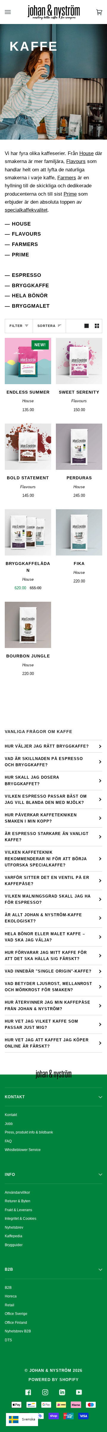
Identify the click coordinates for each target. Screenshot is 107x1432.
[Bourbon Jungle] (28, 625)
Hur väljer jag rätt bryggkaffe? (47, 746)
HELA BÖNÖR (30, 295)
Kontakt (11, 1115)
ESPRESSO (26, 275)
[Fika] (79, 532)
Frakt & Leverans (18, 1210)
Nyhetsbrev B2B (18, 1331)
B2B (8, 1287)
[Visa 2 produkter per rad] (97, 326)
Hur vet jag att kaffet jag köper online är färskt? (47, 1043)
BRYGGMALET (31, 306)
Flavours (76, 161)
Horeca (11, 1296)
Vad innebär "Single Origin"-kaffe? (48, 971)
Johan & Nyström (50, 1370)
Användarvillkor (17, 1192)
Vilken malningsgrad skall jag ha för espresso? (48, 899)
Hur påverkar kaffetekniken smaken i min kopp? (41, 818)
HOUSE (21, 224)
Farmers (66, 178)
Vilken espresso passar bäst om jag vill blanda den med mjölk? (46, 799)
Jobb (9, 1124)
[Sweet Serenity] (79, 361)
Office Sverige (16, 1314)
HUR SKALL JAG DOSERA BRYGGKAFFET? (32, 780)
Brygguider (14, 1245)
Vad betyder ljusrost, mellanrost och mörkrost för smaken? (48, 986)
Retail (9, 1305)
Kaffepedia (13, 1236)
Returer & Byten (17, 1201)
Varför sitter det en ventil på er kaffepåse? (47, 880)
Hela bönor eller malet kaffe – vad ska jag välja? (45, 937)
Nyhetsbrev (14, 1227)
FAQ (8, 1141)
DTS (8, 1340)
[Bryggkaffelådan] (28, 532)
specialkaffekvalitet (26, 210)
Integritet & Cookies (20, 1218)
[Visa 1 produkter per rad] (86, 326)
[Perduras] (79, 447)
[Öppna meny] (14, 12)
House (86, 153)
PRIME (20, 255)
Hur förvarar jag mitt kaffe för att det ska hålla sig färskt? (46, 955)
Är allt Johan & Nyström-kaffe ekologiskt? (43, 918)
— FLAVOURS (23, 234)
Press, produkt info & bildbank (29, 1132)
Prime (70, 194)
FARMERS (25, 244)
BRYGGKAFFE (30, 285)
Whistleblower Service (23, 1150)
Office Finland (16, 1322)
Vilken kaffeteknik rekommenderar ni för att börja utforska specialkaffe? (46, 858)
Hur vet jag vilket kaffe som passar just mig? (41, 1024)
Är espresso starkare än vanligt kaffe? (47, 836)
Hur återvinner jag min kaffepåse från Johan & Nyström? (47, 1005)
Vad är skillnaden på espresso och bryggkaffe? (44, 761)
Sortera (46, 326)
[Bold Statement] (28, 447)
